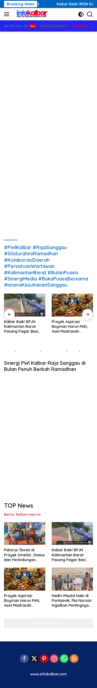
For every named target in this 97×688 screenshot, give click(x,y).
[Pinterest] (44, 659)
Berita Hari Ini (54, 349)
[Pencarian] (90, 14)
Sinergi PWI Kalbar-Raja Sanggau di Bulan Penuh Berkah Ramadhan (44, 366)
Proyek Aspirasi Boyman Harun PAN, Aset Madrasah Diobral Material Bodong (70, 326)
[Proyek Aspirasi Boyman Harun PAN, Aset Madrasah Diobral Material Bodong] (72, 305)
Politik (73, 349)
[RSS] (74, 659)
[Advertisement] (48, 82)
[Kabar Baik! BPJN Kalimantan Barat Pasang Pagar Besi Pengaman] (24, 305)
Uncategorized (17, 355)
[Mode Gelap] (81, 14)
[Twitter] (34, 659)
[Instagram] (54, 659)
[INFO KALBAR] (31, 14)
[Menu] (7, 14)
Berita (9, 349)
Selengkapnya (46, 623)
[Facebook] (24, 659)
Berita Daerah (28, 349)
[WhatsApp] (64, 659)
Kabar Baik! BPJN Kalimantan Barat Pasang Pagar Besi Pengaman (21, 326)
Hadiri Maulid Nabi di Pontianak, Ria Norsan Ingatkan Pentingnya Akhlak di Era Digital (72, 600)
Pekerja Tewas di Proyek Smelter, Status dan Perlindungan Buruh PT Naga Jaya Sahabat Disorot (24, 555)
